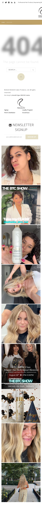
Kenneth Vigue (16, 95)
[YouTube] (14, 2)
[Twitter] (5, 2)
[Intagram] (8, 2)
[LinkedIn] (11, 2)
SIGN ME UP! (32, 137)
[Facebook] (2, 2)
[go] (33, 70)
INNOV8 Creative (25, 95)
